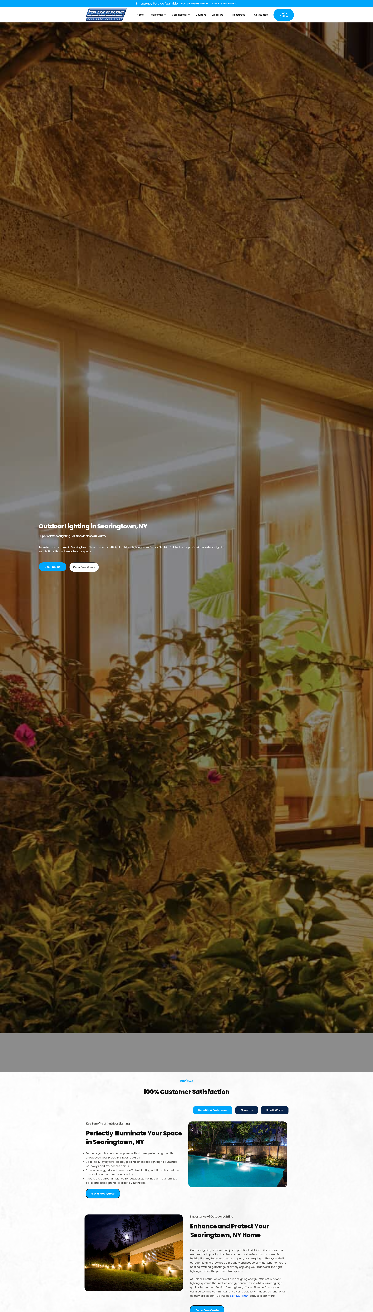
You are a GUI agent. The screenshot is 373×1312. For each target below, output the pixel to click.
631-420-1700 (239, 1295)
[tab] (212, 1110)
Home (140, 14)
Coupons (201, 14)
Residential (156, 14)
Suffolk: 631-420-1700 (224, 3)
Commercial (179, 14)
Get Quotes (261, 14)
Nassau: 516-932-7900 (194, 3)
